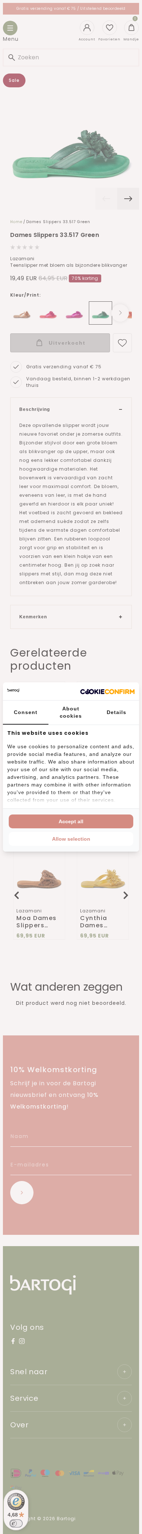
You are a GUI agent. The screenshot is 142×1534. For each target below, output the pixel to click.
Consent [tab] (26, 712)
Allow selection (71, 839)
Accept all (71, 821)
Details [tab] (116, 712)
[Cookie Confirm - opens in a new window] (107, 691)
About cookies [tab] (71, 712)
